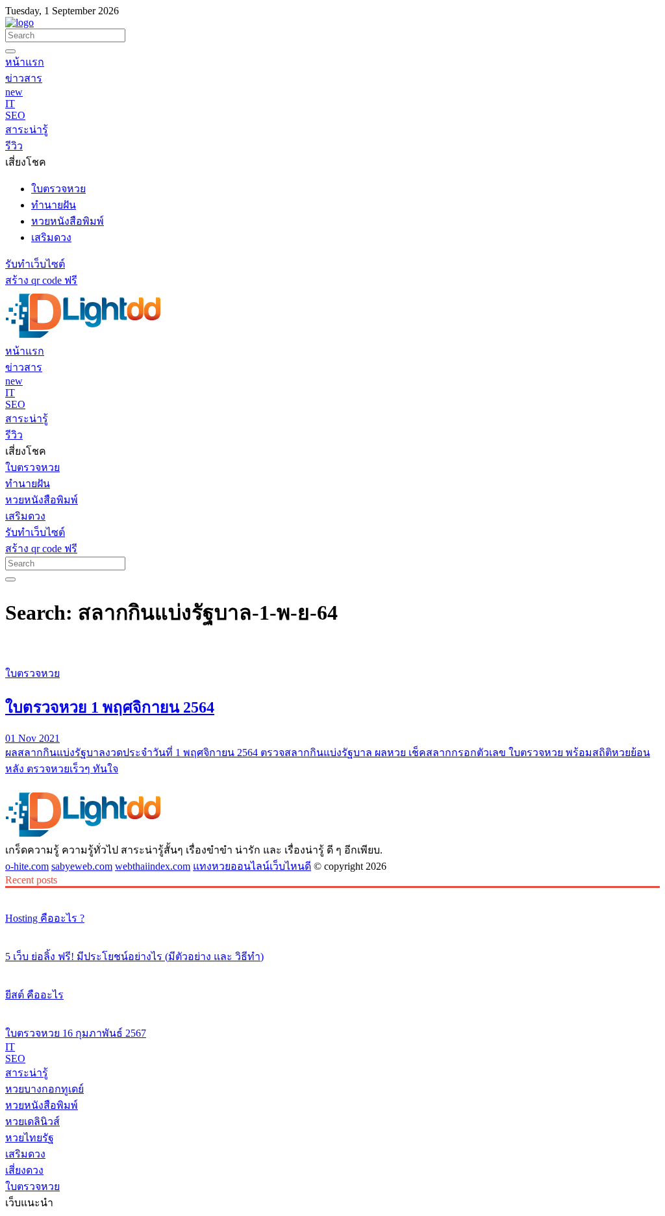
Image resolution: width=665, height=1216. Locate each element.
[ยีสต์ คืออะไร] (332, 970)
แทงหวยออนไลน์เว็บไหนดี (252, 866)
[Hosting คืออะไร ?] (332, 894)
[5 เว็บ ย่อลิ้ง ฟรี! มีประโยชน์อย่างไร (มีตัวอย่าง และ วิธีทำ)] (332, 932)
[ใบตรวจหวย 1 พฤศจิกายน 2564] (332, 649)
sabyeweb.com (81, 866)
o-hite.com (27, 866)
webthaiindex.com (152, 866)
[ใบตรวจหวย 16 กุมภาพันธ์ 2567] (332, 1009)
